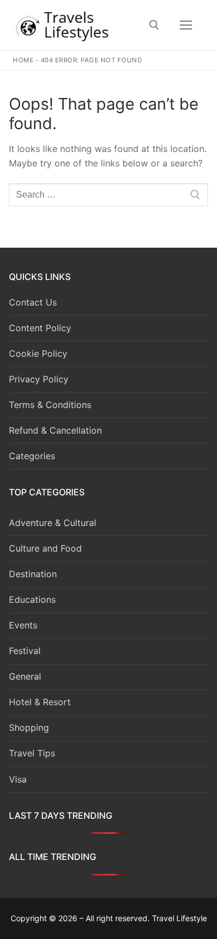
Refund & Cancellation (55, 430)
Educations (32, 599)
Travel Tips (32, 753)
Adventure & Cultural (52, 522)
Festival (25, 650)
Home (23, 60)
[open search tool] (154, 25)
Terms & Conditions (50, 404)
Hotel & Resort (40, 701)
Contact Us (33, 302)
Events (23, 625)
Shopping (29, 727)
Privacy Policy (38, 379)
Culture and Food (45, 548)
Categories (32, 455)
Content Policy (40, 327)
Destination (33, 573)
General (25, 676)
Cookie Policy (38, 353)
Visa (18, 779)
